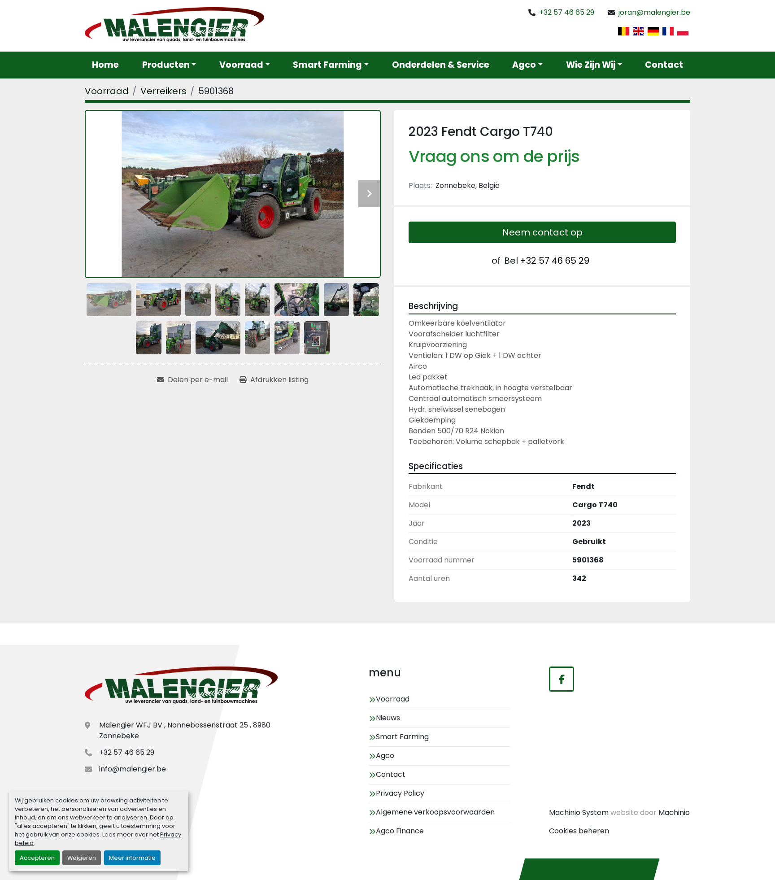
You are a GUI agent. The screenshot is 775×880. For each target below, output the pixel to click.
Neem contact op (542, 232)
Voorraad (241, 65)
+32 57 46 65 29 (566, 12)
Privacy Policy (400, 793)
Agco (524, 65)
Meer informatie (132, 858)
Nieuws (388, 718)
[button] (244, 65)
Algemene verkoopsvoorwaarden (435, 812)
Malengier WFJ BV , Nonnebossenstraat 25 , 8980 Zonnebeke (184, 730)
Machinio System (579, 812)
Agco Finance (400, 831)
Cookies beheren (579, 831)
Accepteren (37, 858)
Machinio (674, 812)
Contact (664, 65)
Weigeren (81, 858)
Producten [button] (166, 65)
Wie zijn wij (590, 65)
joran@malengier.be (654, 12)
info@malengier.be (132, 769)
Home (105, 65)
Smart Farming (327, 65)
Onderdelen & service (440, 65)
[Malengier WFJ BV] (181, 686)
